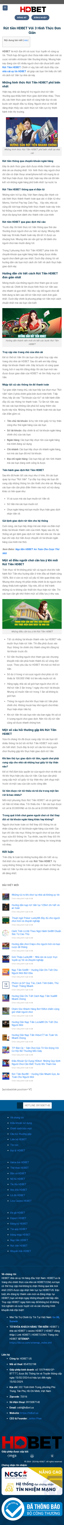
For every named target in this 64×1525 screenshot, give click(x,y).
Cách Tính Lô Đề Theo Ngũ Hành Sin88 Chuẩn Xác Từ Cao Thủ (36, 933)
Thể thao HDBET (19, 1167)
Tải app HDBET (18, 1229)
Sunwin (13, 1321)
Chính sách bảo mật (21, 1128)
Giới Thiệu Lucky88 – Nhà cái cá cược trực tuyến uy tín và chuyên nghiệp (34, 958)
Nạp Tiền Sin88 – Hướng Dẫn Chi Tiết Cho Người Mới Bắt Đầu (35, 971)
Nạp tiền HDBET (19, 1240)
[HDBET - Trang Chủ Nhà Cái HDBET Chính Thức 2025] (33, 9)
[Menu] (5, 7)
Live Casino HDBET (21, 1200)
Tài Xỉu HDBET (18, 1184)
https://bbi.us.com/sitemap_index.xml (30, 1342)
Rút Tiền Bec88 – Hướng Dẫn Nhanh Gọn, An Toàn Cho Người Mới (36, 1075)
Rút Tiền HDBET (11, 67)
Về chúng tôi (17, 1117)
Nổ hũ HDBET (17, 1178)
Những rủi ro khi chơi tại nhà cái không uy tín (35, 894)
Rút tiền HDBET (19, 1245)
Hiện (26, 40)
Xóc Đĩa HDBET (18, 1189)
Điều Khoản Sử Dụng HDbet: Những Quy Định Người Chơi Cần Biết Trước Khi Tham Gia (36, 1062)
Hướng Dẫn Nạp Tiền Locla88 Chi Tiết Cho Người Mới (35, 1024)
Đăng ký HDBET (19, 1223)
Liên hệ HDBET (18, 1139)
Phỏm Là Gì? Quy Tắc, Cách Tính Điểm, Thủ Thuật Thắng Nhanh (35, 985)
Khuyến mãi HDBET (20, 1251)
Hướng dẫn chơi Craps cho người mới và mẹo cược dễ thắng (36, 946)
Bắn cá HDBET (18, 1173)
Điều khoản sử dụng (21, 1123)
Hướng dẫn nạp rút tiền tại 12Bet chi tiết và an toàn (35, 907)
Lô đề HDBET (17, 1195)
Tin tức (14, 1145)
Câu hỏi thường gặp (21, 1133)
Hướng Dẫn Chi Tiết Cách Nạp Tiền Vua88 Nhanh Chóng (34, 997)
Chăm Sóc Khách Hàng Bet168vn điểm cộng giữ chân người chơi (35, 1010)
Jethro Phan (35, 1418)
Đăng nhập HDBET (20, 1234)
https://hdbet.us (29, 1413)
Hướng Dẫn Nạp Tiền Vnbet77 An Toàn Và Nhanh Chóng (34, 1036)
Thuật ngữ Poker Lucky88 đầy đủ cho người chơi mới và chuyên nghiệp (36, 919)
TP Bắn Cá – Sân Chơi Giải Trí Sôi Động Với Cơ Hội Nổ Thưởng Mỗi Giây (35, 1049)
